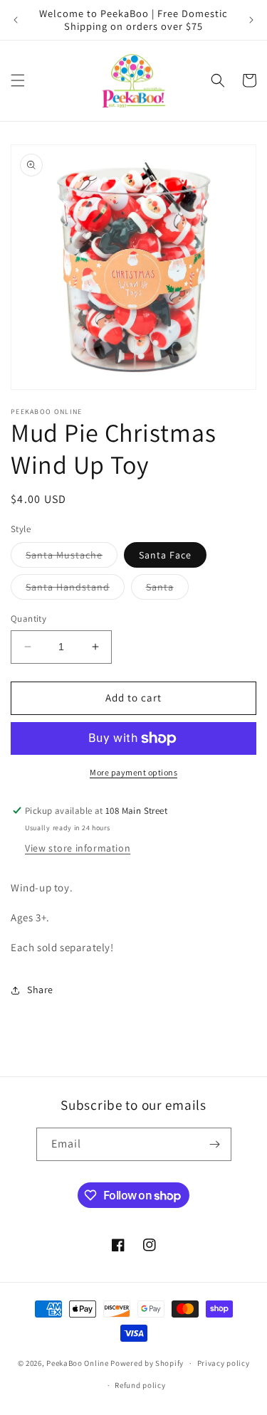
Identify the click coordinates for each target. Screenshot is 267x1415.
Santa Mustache (71, 558)
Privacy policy (223, 1363)
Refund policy (140, 1385)
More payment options (133, 772)
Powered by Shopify (147, 1363)
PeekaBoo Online (77, 1363)
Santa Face (165, 554)
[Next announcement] (251, 20)
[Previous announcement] (15, 20)
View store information (77, 848)
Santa (167, 590)
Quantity (28, 619)
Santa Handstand (75, 590)
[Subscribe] (215, 1144)
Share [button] (40, 989)
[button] (17, 80)
